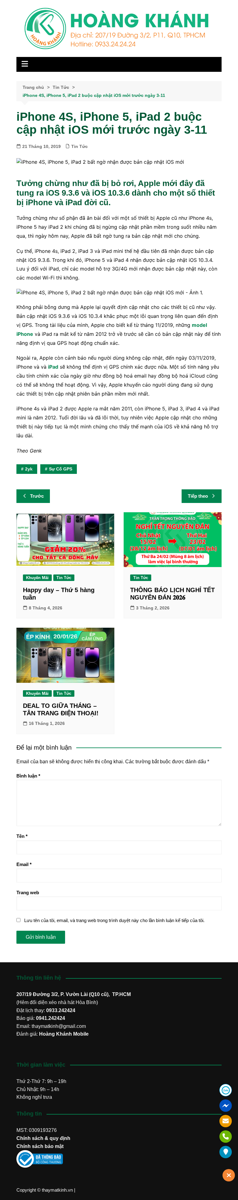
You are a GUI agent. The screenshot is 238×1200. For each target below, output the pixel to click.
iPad (53, 367)
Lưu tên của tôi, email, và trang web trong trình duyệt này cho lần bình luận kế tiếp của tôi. (114, 920)
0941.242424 (50, 1018)
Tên (22, 836)
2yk (29, 468)
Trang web (27, 892)
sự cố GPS (60, 468)
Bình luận (28, 775)
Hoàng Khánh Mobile (64, 1034)
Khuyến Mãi (37, 577)
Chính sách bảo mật (40, 1146)
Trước (37, 496)
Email (24, 864)
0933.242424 (60, 1010)
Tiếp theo (198, 496)
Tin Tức (79, 146)
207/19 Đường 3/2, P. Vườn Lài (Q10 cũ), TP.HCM (73, 994)
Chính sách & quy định (43, 1138)
